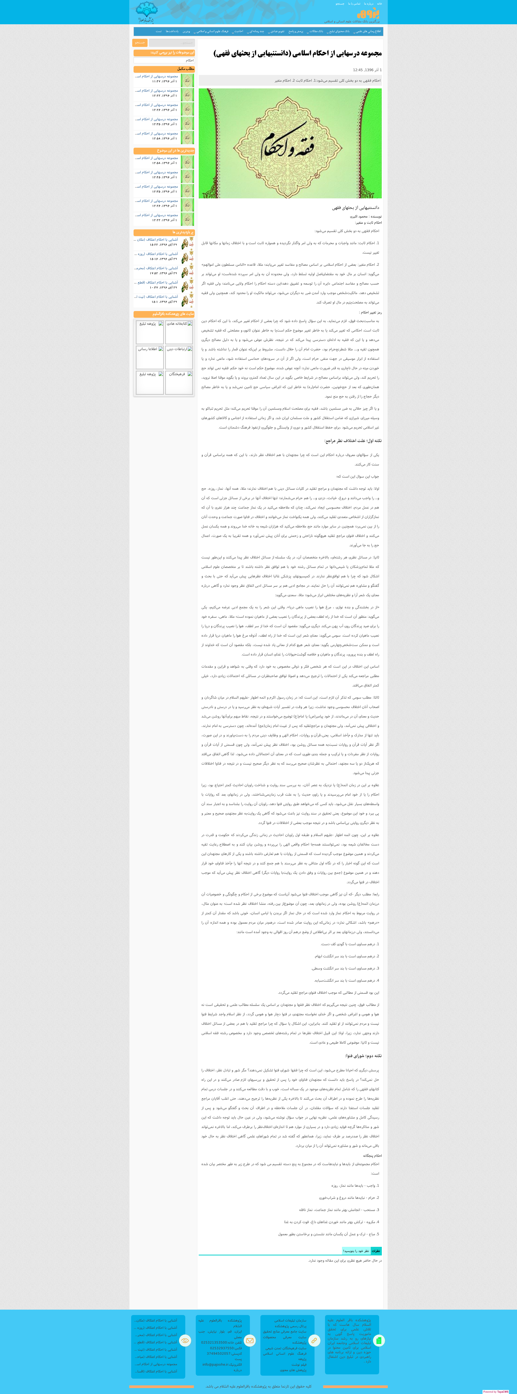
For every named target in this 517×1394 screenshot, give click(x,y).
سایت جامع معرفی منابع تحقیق (284, 1331)
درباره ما (368, 3)
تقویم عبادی (277, 31)
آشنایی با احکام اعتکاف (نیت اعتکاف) (152, 296)
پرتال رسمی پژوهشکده (290, 1326)
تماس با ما (354, 3)
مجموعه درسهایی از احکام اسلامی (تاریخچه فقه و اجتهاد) (138, 90)
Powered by (495, 1391)
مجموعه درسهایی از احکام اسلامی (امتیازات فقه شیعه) (140, 76)
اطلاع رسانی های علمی (368, 31)
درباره (238, 1369)
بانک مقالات (316, 31)
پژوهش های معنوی (293, 1369)
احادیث (239, 31)
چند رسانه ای (257, 31)
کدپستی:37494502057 (224, 1353)
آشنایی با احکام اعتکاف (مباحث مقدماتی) (155, 1356)
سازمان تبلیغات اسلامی (290, 1320)
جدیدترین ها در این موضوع (175, 151)
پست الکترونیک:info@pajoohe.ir (222, 1361)
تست (159, 31)
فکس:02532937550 (226, 1348)
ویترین (186, 31)
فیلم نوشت (299, 1364)
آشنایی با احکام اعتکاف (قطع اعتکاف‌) (152, 282)
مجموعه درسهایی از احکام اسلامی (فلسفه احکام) (144, 133)
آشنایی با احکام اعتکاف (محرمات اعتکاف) (149, 268)
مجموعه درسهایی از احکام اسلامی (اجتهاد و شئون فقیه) (139, 104)
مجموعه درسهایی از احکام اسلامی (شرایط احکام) (144, 119)
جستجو (340, 3)
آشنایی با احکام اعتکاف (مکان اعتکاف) (151, 239)
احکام (190, 60)
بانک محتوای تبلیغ (339, 31)
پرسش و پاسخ (296, 31)
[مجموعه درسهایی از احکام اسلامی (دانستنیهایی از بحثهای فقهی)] (290, 143)
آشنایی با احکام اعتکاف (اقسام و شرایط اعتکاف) (155, 1371)
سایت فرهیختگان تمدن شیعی (286, 1348)
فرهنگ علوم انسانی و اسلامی (212, 31)
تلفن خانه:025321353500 (221, 1342)
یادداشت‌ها (172, 31)
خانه (379, 3)
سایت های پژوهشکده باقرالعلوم (173, 314)
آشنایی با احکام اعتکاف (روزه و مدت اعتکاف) (147, 253)
